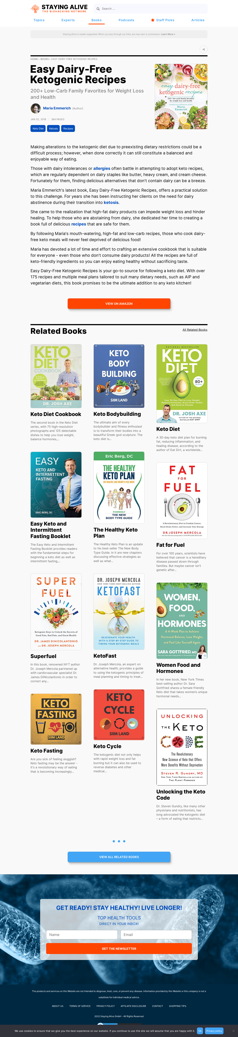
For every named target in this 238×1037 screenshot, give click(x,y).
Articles (198, 20)
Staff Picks (165, 20)
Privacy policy (214, 1030)
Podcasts (126, 20)
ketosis (111, 202)
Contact (157, 1006)
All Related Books (195, 330)
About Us (57, 1006)
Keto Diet (38, 128)
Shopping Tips (177, 1006)
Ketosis (53, 128)
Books (96, 20)
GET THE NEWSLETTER (119, 948)
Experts (68, 20)
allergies (101, 168)
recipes (78, 224)
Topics (39, 20)
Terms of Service (80, 1006)
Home (34, 58)
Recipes (68, 128)
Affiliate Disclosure (133, 1006)
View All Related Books (119, 857)
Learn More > (167, 34)
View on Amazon (119, 303)
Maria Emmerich (57, 108)
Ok (200, 1030)
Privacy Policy (106, 1006)
